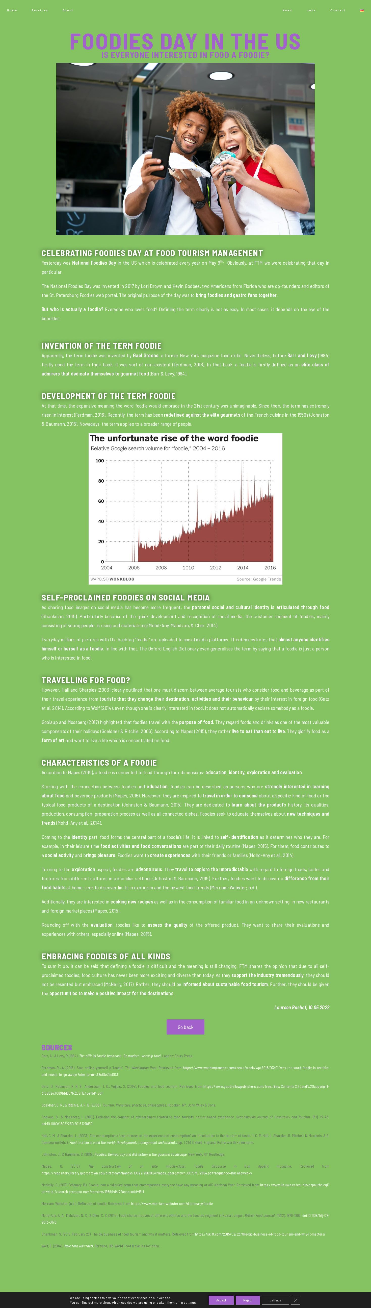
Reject (247, 1300)
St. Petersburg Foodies (72, 295)
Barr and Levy (302, 355)
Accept (221, 1300)
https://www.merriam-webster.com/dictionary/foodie (172, 1203)
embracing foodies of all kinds (106, 956)
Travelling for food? (86, 680)
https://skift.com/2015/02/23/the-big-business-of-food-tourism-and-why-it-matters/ (260, 1234)
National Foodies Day (94, 263)
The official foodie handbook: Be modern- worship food (120, 1055)
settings (190, 1302)
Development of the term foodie (109, 396)
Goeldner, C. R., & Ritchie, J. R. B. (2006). (72, 1105)
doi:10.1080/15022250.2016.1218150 (67, 1123)
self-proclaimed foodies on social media (126, 597)
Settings (275, 1300)
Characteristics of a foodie (99, 762)
